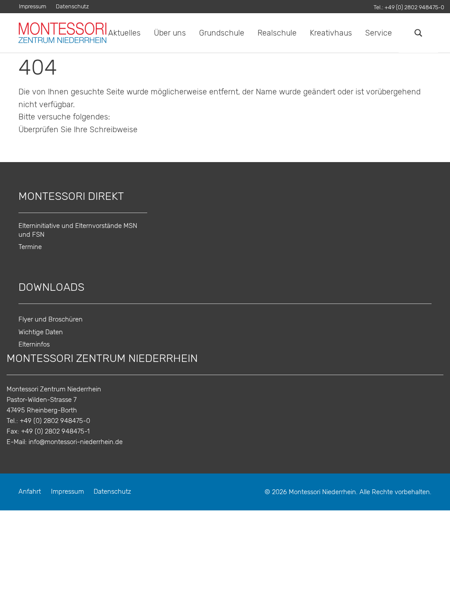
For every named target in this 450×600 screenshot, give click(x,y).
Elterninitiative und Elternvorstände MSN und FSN (77, 230)
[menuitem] (35, 7)
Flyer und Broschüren (50, 319)
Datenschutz (72, 7)
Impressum (32, 7)
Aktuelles (124, 32)
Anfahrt (29, 491)
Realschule (277, 32)
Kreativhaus (331, 32)
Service (378, 32)
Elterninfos (34, 344)
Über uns (170, 32)
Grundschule (221, 32)
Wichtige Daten (40, 332)
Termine (30, 247)
